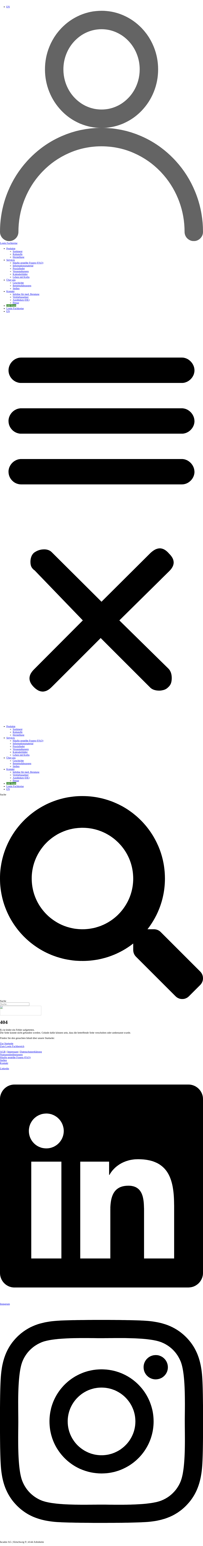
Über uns (11, 280)
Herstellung (18, 257)
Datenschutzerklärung (31, 1051)
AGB (3, 1051)
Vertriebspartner (21, 297)
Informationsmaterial (23, 265)
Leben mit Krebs (21, 277)
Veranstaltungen (21, 271)
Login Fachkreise (15, 308)
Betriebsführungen (22, 285)
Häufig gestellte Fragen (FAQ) (28, 262)
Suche (3, 794)
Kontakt (10, 291)
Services (10, 260)
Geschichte (18, 282)
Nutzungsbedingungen (11, 1054)
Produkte (10, 248)
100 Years (11, 305)
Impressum (12, 1051)
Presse (16, 302)
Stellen (16, 288)
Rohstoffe (18, 254)
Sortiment (17, 251)
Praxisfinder (19, 268)
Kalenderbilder (20, 274)
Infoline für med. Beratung (26, 294)
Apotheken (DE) (21, 300)
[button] (101, 519)
